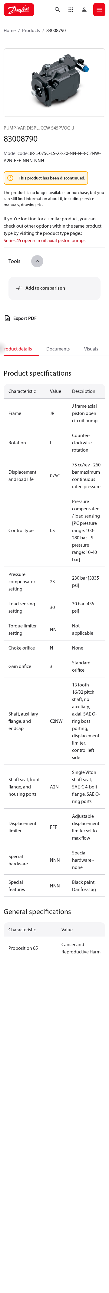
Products (31, 30)
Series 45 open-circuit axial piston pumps (44, 240)
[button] (71, 9)
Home (10, 30)
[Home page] (19, 9)
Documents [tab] (58, 349)
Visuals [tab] (91, 349)
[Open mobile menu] (99, 9)
